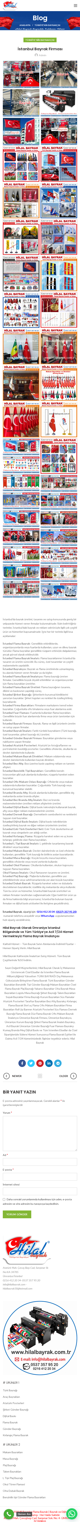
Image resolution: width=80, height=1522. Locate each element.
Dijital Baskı (9, 1416)
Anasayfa (25, 25)
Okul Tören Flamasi (14, 1484)
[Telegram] (58, 1063)
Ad (5, 1155)
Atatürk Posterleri (13, 1403)
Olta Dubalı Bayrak (13, 1490)
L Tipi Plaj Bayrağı (13, 1478)
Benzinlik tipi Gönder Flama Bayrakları (24, 1497)
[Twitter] (31, 1063)
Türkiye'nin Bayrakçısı (47, 25)
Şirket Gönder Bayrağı (15, 1409)
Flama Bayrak (10, 1422)
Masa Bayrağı (10, 1458)
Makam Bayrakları (13, 1452)
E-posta (8, 1169)
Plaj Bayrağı (9, 1465)
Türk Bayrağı (10, 1390)
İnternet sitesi (11, 1184)
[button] (71, 1513)
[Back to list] (40, 1076)
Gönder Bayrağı (12, 1428)
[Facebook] (22, 1063)
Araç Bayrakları (11, 1396)
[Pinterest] (40, 1063)
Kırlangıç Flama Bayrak (15, 1435)
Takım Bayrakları (12, 1471)
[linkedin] (49, 1063)
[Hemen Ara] (9, 1514)
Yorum (7, 1112)
